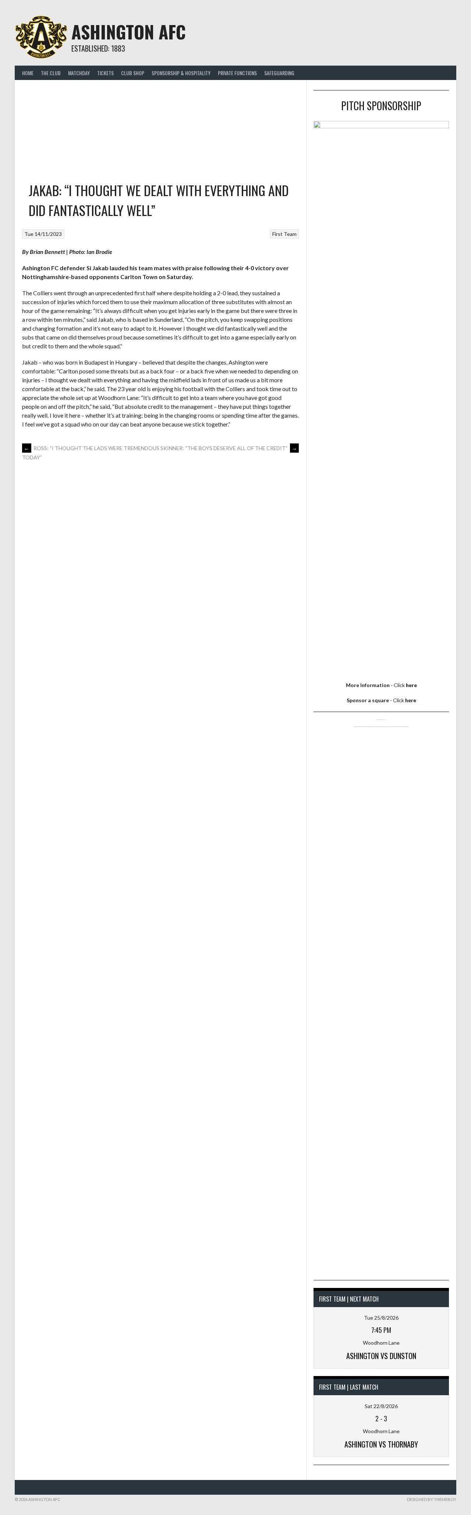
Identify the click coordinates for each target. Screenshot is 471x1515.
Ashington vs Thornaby (381, 1444)
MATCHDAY (79, 73)
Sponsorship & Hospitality (181, 73)
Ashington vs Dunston (381, 1355)
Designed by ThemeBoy (431, 1499)
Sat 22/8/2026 (381, 1406)
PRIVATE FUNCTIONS (237, 73)
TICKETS (105, 73)
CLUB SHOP (132, 73)
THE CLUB (51, 73)
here (411, 685)
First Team (284, 234)
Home (27, 73)
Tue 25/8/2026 (381, 1317)
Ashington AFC (128, 31)
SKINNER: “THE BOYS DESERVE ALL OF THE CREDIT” (228, 448)
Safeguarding (279, 73)
